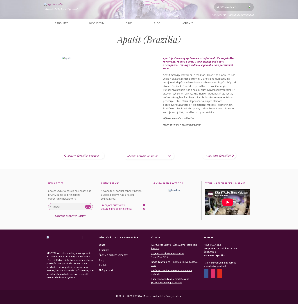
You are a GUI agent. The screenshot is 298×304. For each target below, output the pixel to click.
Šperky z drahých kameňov (113, 254)
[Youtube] (219, 273)
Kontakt (187, 23)
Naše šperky (96, 23)
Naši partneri (106, 270)
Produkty (61, 23)
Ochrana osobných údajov (70, 216)
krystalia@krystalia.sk (241, 14)
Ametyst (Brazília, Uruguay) (83, 155)
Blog (157, 23)
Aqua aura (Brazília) (218, 155)
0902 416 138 (219, 14)
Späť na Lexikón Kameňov (142, 156)
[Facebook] (206, 273)
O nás (129, 23)
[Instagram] (213, 273)
